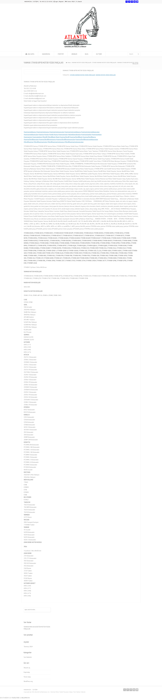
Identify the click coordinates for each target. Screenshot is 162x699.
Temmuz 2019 (28, 647)
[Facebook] (129, 2)
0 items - (71, 1)
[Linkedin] (134, 2)
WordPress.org (28, 681)
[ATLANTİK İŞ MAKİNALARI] (81, 47)
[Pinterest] (132, 2)
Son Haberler (28, 657)
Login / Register (59, 1)
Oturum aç (27, 668)
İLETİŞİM (35, 1)
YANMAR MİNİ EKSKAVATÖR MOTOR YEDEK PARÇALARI (37, 628)
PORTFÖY (61, 54)
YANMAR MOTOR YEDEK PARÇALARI (106, 75)
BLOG (86, 54)
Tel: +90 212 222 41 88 (46, 1)
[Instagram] (137, 2)
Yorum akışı (27, 677)
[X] (127, 2)
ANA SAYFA (31, 54)
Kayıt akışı (27, 672)
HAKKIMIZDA (27, 1)
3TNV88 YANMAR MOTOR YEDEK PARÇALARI (82, 75)
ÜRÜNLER (74, 54)
